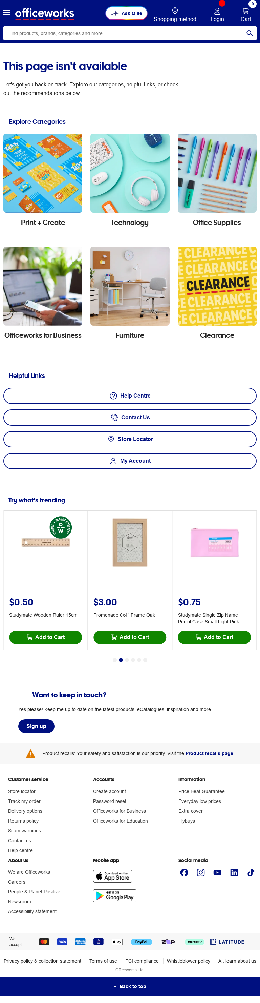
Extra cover (190, 811)
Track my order (24, 801)
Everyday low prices (199, 801)
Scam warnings (24, 830)
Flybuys (186, 821)
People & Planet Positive (34, 891)
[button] (6, 13)
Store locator (22, 791)
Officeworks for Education (120, 821)
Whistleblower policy (188, 961)
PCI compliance (142, 961)
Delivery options (25, 811)
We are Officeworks (29, 872)
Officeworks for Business (119, 811)
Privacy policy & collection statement (42, 961)
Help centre (20, 850)
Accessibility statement (32, 911)
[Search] (249, 33)
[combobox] (130, 33)
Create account (109, 791)
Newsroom (19, 901)
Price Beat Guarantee (201, 791)
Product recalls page (209, 753)
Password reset (109, 801)
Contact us (19, 840)
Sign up (36, 726)
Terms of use (103, 961)
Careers (16, 882)
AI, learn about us (237, 961)
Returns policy (23, 821)
